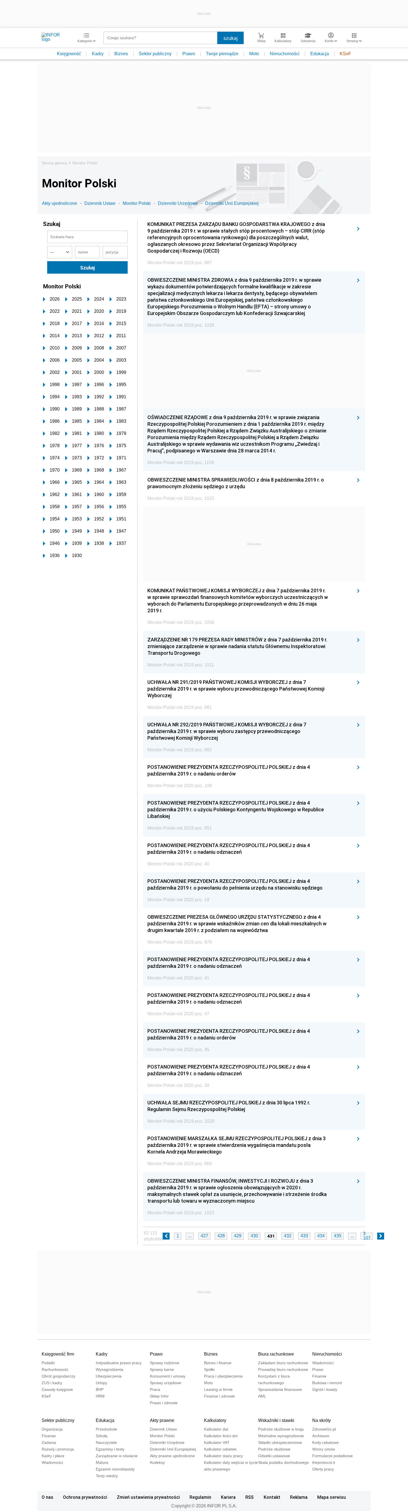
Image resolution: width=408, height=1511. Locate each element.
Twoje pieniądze (222, 53)
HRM (100, 1396)
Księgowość (69, 53)
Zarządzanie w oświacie (117, 1456)
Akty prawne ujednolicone (172, 1456)
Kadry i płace (53, 1456)
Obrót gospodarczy (58, 1376)
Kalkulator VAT (217, 1442)
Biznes (121, 53)
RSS (249, 1497)
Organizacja (52, 1429)
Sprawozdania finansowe (280, 1389)
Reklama (299, 1497)
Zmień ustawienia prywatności (148, 1497)
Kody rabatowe (325, 1442)
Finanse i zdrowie (219, 1396)
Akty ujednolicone (59, 203)
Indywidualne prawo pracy (119, 1363)
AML (262, 1396)
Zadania (49, 1442)
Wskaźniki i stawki (276, 1420)
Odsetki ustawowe (274, 1456)
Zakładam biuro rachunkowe (283, 1363)
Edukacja (319, 53)
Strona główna (54, 163)
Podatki (48, 1363)
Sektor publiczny (155, 53)
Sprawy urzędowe (165, 1383)
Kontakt (272, 1497)
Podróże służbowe (274, 1449)
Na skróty (321, 1420)
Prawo (188, 53)
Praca (155, 1389)
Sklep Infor (159, 1396)
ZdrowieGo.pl (324, 1429)
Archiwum (320, 1436)
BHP (100, 1389)
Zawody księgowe (57, 1389)
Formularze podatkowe (332, 1456)
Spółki (209, 1369)
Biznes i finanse (217, 1363)
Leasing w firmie (218, 1389)
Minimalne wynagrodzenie (281, 1436)
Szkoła (101, 1436)
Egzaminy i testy (110, 1449)
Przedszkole (106, 1429)
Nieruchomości (284, 53)
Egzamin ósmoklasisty (115, 1469)
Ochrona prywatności (85, 1497)
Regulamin (200, 1497)
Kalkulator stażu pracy (223, 1456)
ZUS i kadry (52, 1383)
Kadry (98, 53)
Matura (102, 1462)
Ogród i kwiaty (324, 1389)
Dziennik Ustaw (99, 203)
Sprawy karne (162, 1369)
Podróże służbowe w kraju (281, 1429)
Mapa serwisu (331, 1497)
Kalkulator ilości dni (221, 1436)
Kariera (228, 1497)
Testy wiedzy (107, 1476)
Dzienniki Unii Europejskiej (232, 203)
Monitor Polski (84, 163)
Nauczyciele (106, 1442)
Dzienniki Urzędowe (178, 203)
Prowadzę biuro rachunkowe (283, 1369)
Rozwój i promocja (58, 1449)
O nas (47, 1497)
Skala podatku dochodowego (283, 1462)
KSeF (345, 53)
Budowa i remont (327, 1383)
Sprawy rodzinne (164, 1363)
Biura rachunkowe (276, 1354)
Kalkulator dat (216, 1429)
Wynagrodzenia (109, 1369)
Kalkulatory (215, 1420)
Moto (254, 53)
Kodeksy (157, 1462)
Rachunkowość (55, 1369)
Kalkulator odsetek (220, 1449)
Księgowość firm (58, 1354)
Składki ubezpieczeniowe (280, 1442)
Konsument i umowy (167, 1376)
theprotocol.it (323, 1462)
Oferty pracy (323, 1469)
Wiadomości (323, 1363)
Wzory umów (323, 1449)
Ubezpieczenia (109, 1376)
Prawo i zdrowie (164, 1403)
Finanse (319, 1376)
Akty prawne (162, 1420)
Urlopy (101, 1383)
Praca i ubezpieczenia (223, 1376)
